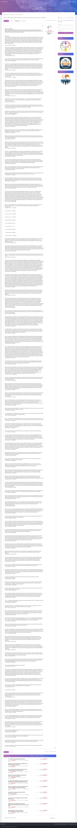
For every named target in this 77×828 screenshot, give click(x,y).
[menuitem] (74, 2)
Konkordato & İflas (11, 778)
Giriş (58, 21)
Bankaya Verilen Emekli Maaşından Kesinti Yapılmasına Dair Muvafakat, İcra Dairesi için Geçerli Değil (18, 804)
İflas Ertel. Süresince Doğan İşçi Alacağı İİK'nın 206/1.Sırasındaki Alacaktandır (17, 776)
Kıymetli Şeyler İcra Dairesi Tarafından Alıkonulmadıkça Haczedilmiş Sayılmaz (16, 811)
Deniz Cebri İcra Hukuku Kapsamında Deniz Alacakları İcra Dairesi (16, 793)
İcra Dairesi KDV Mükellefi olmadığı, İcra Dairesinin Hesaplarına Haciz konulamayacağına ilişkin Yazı (18, 781)
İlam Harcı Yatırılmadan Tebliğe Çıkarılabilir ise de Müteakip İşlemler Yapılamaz (18, 764)
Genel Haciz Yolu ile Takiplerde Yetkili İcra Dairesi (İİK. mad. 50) (17, 798)
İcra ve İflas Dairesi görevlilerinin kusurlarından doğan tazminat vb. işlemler (25, 17)
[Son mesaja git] (47, 758)
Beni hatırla (60, 30)
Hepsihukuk (50, 30)
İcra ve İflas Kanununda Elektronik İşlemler (16, 758)
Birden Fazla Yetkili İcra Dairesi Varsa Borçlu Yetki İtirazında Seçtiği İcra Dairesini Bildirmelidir (18, 787)
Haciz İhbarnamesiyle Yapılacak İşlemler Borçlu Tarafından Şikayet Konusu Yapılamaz (17, 770)
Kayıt (61, 21)
